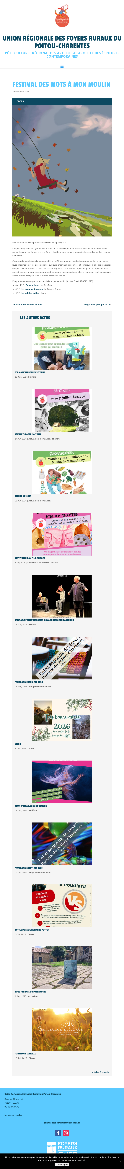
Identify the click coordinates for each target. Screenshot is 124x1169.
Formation (45, 439)
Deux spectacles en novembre (31, 806)
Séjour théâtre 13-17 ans (28, 434)
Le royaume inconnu (32, 289)
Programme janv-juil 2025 (97, 304)
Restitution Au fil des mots (30, 558)
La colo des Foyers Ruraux (28, 304)
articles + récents (100, 1072)
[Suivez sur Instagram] (66, 1133)
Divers (20, 101)
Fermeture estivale (25, 1053)
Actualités (33, 439)
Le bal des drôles (30, 293)
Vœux (18, 744)
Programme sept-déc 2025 (29, 868)
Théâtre (56, 439)
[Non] (120, 1161)
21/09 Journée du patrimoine (30, 992)
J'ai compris (62, 1164)
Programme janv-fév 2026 (29, 682)
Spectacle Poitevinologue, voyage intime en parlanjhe (44, 620)
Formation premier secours (30, 372)
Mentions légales (13, 1115)
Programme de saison (40, 686)
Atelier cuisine (23, 496)
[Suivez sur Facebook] (58, 1133)
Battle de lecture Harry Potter (32, 930)
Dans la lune (32, 285)
